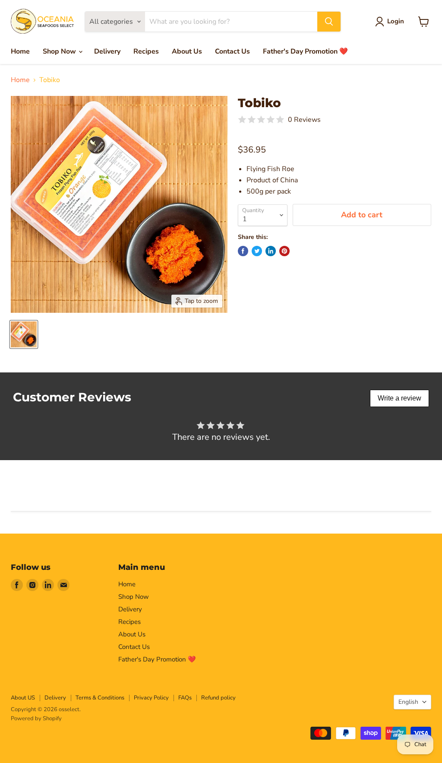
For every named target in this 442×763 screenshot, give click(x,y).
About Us (187, 51)
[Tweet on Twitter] (257, 251)
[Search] (329, 22)
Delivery (107, 51)
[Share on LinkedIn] (270, 251)
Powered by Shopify (36, 718)
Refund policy (218, 698)
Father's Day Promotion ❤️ (305, 51)
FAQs (185, 698)
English (408, 702)
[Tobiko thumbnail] (24, 334)
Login (395, 21)
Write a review (399, 398)
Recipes (146, 51)
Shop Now (60, 51)
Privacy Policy (151, 698)
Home (20, 51)
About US (23, 698)
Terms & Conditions (100, 698)
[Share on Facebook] (243, 251)
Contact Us (232, 51)
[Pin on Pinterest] (284, 251)
